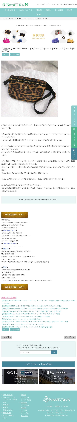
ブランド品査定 (25, 405)
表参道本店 (6, 248)
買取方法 (69, 10)
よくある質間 (59, 10)
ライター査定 (24, 413)
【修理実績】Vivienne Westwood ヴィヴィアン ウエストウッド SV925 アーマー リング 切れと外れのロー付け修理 (34, 308)
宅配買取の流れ (7, 412)
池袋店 (5, 267)
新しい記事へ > (70, 337)
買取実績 (39, 10)
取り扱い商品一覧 (10, 10)
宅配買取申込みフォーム (10, 243)
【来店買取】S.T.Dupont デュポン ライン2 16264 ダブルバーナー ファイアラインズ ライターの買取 (30, 314)
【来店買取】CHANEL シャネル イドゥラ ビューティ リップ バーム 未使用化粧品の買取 (26, 327)
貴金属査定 (24, 402)
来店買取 (5, 407)
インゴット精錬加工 (8, 415)
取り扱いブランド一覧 (25, 10)
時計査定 (23, 407)
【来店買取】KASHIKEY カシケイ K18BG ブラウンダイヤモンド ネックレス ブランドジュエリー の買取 (31, 306)
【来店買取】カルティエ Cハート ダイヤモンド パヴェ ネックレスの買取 (22, 324)
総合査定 (23, 394)
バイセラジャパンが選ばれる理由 (10, 401)
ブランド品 (5, 54)
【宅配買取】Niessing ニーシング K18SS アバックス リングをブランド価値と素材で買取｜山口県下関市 (31, 311)
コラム (4, 418)
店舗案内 (48, 10)
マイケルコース (14, 54)
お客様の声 (6, 404)
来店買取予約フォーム (9, 230)
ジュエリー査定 (25, 397)
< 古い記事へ (6, 337)
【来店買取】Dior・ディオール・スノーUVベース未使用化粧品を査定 (21, 319)
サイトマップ (24, 415)
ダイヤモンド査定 (26, 400)
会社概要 (38, 14)
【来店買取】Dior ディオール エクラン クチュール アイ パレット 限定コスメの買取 (25, 316)
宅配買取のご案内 (7, 410)
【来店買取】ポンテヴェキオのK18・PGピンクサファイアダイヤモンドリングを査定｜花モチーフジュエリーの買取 (34, 321)
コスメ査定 (24, 410)
